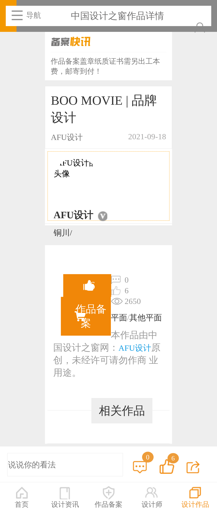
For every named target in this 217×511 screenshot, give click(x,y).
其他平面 (145, 317)
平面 (119, 317)
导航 (33, 15)
